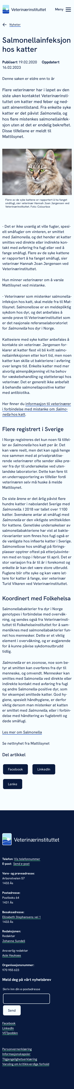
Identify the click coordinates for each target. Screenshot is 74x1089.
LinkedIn (8, 1028)
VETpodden (10, 1033)
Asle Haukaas (11, 955)
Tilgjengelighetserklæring (19, 1059)
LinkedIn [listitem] (43, 769)
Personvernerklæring (17, 1049)
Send (12, 1010)
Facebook (9, 1023)
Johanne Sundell (13, 941)
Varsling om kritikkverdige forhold (25, 1064)
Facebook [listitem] (15, 769)
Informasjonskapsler (16, 1054)
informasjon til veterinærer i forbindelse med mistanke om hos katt (36, 409)
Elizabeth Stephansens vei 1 (21, 917)
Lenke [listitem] (12, 784)
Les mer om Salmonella (22, 732)
